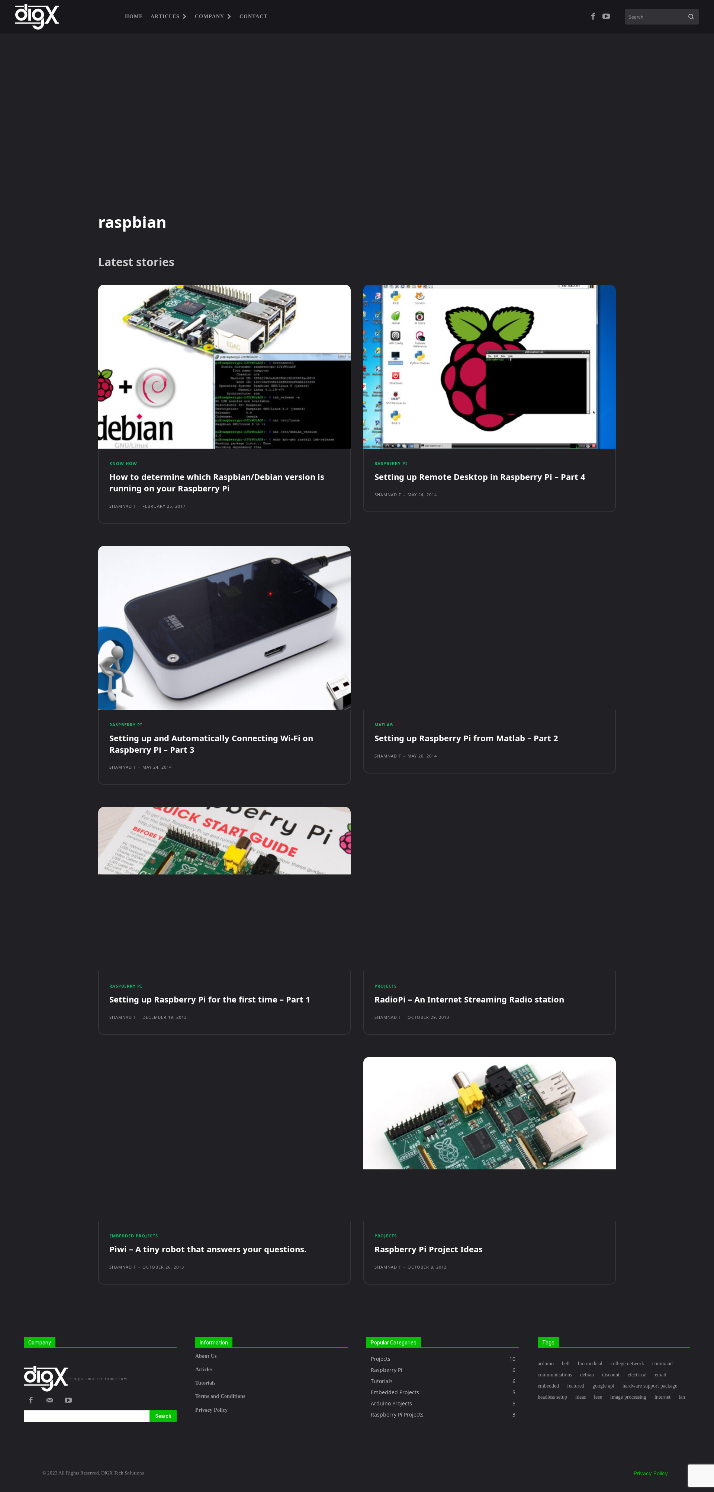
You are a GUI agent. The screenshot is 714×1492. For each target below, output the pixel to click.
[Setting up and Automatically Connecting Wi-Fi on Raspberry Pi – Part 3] (224, 628)
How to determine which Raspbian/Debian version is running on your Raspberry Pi (216, 482)
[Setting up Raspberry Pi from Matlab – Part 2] (489, 628)
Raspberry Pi (390, 463)
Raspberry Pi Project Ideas (428, 1248)
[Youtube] (606, 16)
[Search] (691, 17)
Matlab (383, 725)
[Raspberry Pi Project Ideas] (489, 1139)
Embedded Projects (133, 1236)
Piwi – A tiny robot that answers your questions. (207, 1248)
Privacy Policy (651, 1473)
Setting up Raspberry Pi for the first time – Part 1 (210, 999)
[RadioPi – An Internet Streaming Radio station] (489, 889)
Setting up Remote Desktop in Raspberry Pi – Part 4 (479, 476)
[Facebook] (593, 16)
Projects (385, 986)
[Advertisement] (357, 123)
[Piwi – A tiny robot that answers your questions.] (224, 1139)
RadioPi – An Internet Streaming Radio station (469, 999)
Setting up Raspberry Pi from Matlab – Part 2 (466, 737)
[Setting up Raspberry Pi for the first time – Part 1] (224, 889)
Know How (123, 463)
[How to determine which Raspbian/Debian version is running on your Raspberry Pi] (224, 367)
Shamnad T (122, 506)
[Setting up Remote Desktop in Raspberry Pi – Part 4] (489, 367)
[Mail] (49, 1401)
